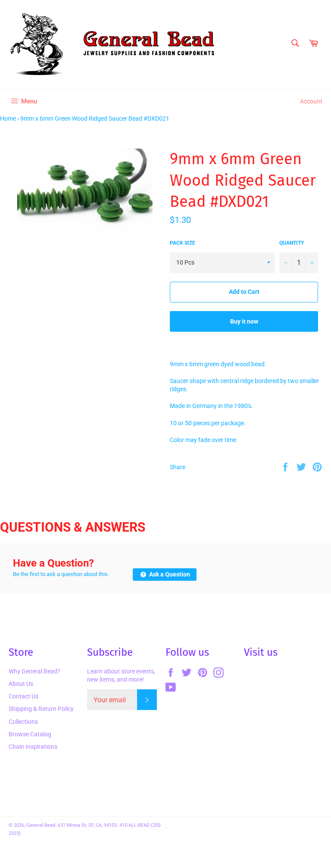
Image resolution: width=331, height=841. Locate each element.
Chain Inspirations (33, 746)
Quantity (291, 243)
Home (8, 118)
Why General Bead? (34, 671)
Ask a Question (169, 574)
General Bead (40, 825)
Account (311, 101)
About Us (21, 683)
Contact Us (23, 696)
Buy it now (244, 321)
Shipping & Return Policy (41, 708)
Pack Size (182, 243)
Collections (23, 721)
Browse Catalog (30, 734)
